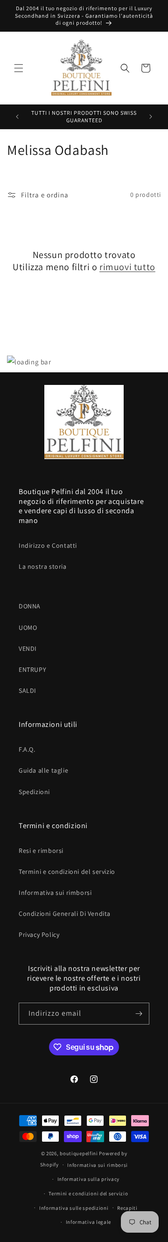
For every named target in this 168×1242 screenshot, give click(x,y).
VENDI (28, 648)
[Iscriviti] (138, 1014)
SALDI (27, 690)
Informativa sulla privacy (88, 1179)
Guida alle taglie (43, 770)
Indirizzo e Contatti (48, 545)
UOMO (28, 627)
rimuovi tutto (127, 267)
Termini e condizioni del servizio (67, 871)
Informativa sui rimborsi (55, 892)
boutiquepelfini (79, 1153)
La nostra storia (43, 566)
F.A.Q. (27, 749)
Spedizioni (34, 792)
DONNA (30, 606)
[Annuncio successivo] (150, 116)
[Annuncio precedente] (17, 116)
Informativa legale (89, 1222)
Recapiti (127, 1208)
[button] (18, 68)
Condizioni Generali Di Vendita (65, 913)
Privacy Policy (39, 934)
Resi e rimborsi (41, 850)
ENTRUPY (32, 669)
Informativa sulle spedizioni (74, 1208)
